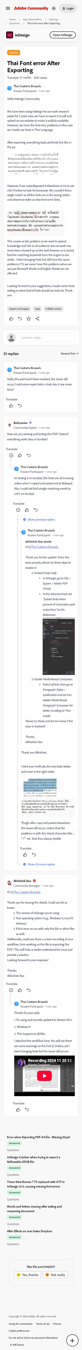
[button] (7, 9)
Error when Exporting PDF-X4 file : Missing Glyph (38, 1137)
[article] (41, 387)
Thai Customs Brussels (27, 86)
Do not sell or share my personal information (33, 1337)
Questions (14, 23)
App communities (32, 19)
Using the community (21, 1323)
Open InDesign (62, 35)
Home (12, 19)
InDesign (53, 19)
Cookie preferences (19, 1330)
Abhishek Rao (22, 881)
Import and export (19, 308)
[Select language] (53, 8)
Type (37, 308)
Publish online (53, 308)
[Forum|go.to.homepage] (31, 8)
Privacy (57, 1323)
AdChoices (18, 1344)
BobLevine (20, 423)
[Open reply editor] (41, 337)
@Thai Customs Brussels (43, 547)
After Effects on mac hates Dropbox (29, 1231)
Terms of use (43, 1323)
